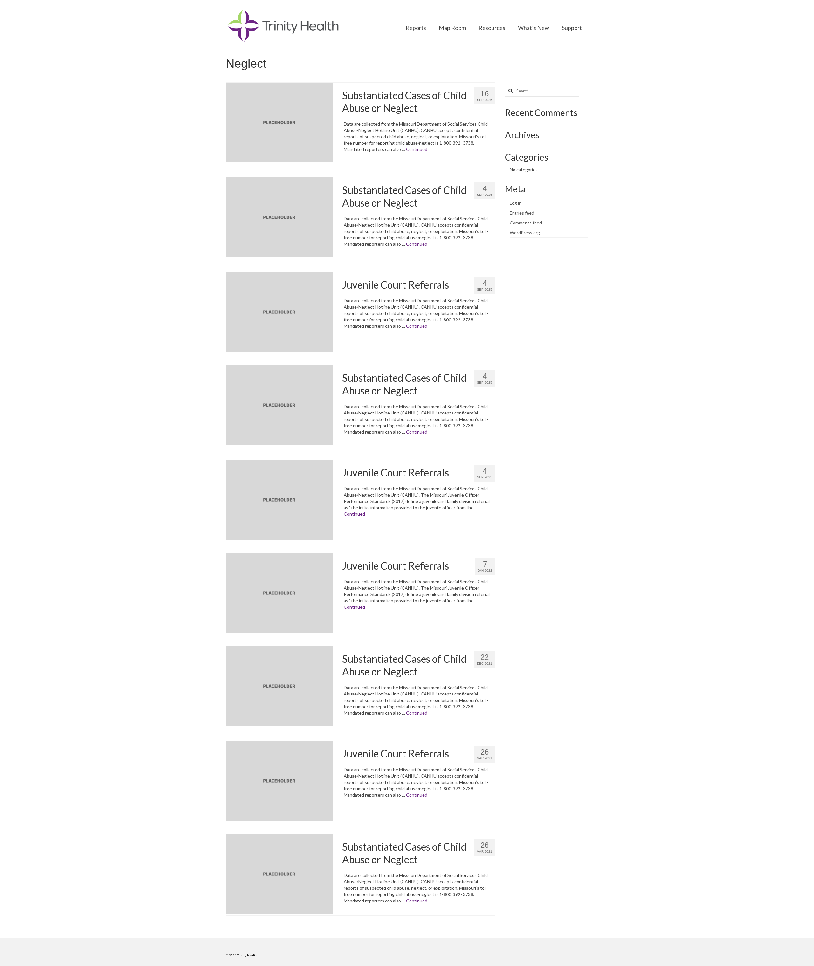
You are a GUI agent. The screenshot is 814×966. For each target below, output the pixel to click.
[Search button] (509, 91)
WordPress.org (525, 232)
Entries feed (522, 213)
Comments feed (526, 222)
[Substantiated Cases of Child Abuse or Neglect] (279, 122)
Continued (416, 149)
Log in (515, 203)
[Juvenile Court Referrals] (279, 311)
